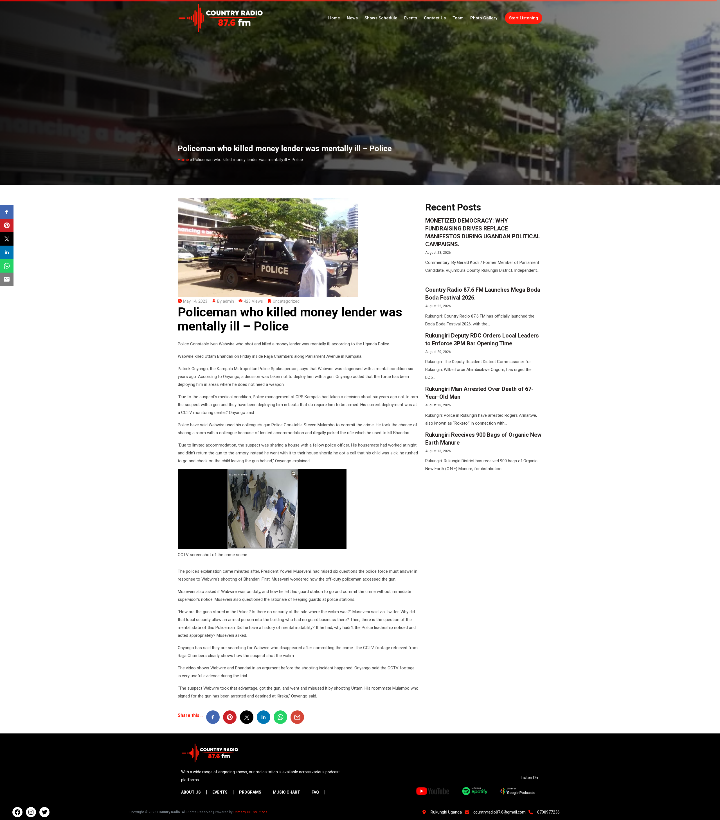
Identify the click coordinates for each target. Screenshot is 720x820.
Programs (250, 792)
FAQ (315, 792)
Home (334, 18)
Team (458, 18)
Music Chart (286, 792)
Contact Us (435, 18)
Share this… (190, 715)
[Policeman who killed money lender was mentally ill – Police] (268, 247)
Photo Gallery (483, 18)
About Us (191, 792)
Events (410, 18)
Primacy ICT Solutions (250, 812)
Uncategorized (286, 301)
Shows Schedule (380, 18)
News (352, 18)
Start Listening (523, 18)
